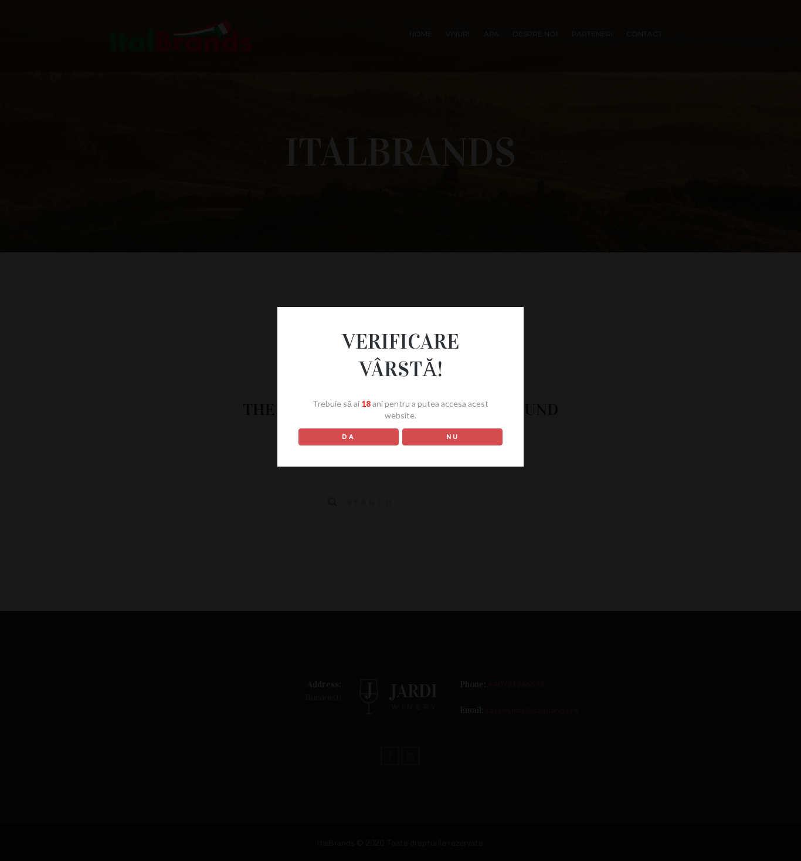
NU (452, 437)
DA (348, 437)
